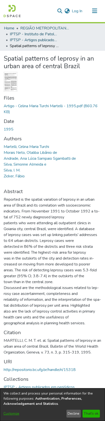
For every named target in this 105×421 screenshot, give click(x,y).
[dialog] (52, 404)
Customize (11, 413)
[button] (12, 11)
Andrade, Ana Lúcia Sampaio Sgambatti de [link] (40, 158)
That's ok (91, 413)
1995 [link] (8, 129)
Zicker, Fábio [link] (14, 176)
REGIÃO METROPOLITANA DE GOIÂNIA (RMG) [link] (44, 28)
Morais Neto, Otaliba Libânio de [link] (30, 152)
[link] (39, 387)
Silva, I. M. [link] (12, 170)
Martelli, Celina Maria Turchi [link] (26, 146)
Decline (73, 413)
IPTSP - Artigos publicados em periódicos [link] (34, 40)
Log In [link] (77, 11)
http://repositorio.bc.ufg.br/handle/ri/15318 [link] (40, 369)
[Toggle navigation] (94, 11)
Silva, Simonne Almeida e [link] (25, 164)
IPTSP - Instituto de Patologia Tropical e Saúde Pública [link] (34, 34)
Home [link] (9, 28)
